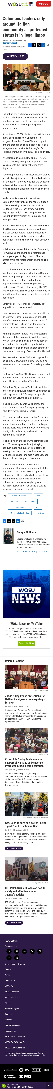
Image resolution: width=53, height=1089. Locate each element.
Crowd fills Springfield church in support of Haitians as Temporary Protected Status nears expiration (24, 763)
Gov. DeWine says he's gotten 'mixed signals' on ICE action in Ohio (25, 824)
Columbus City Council (20, 507)
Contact (8, 1020)
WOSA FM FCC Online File (15, 1042)
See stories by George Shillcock (32, 551)
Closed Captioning (12, 1025)
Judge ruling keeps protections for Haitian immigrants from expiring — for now (25, 699)
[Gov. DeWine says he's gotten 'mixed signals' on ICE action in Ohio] (26, 804)
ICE (37, 507)
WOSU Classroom (12, 992)
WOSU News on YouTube (26, 624)
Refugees (15, 501)
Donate (44, 4)
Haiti (39, 496)
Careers (8, 1014)
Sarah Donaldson (11, 830)
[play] (4, 1085)
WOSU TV (9, 986)
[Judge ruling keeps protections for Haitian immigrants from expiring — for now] (26, 677)
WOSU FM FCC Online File (15, 1037)
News (7, 975)
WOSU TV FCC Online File (15, 1048)
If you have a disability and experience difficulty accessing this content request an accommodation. (26, 1054)
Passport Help (10, 1031)
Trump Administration (20, 513)
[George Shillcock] (8, 536)
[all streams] (49, 1085)
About (7, 1003)
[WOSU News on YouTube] (26, 594)
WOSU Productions (12, 997)
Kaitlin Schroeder (11, 706)
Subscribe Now (26, 643)
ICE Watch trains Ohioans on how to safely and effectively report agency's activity (25, 891)
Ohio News (40, 513)
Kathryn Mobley (10, 770)
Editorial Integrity (12, 1009)
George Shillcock (10, 43)
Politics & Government (20, 496)
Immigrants (30, 501)
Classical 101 (10, 981)
